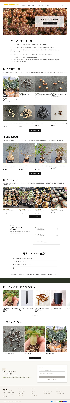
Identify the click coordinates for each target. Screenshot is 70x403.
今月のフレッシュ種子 (8, 353)
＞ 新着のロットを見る (49, 23)
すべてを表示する (35, 130)
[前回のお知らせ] (3, 1)
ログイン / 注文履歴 (47, 393)
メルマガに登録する (53, 376)
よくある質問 (21, 393)
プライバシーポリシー (60, 393)
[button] (29, 5)
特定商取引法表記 (59, 391)
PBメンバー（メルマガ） (48, 391)
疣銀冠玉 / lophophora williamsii (57, 210)
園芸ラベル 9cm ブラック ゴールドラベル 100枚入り (26, 309)
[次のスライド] (36, 36)
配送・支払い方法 (22, 391)
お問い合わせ (21, 395)
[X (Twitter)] (6, 397)
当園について (33, 391)
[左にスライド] (32, 315)
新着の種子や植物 (50, 353)
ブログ (32, 393)
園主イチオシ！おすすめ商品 (31, 353)
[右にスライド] (37, 315)
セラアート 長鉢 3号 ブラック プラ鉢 (56, 308)
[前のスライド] (34, 36)
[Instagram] (4, 397)
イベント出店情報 (34, 395)
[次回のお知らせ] (66, 1)
